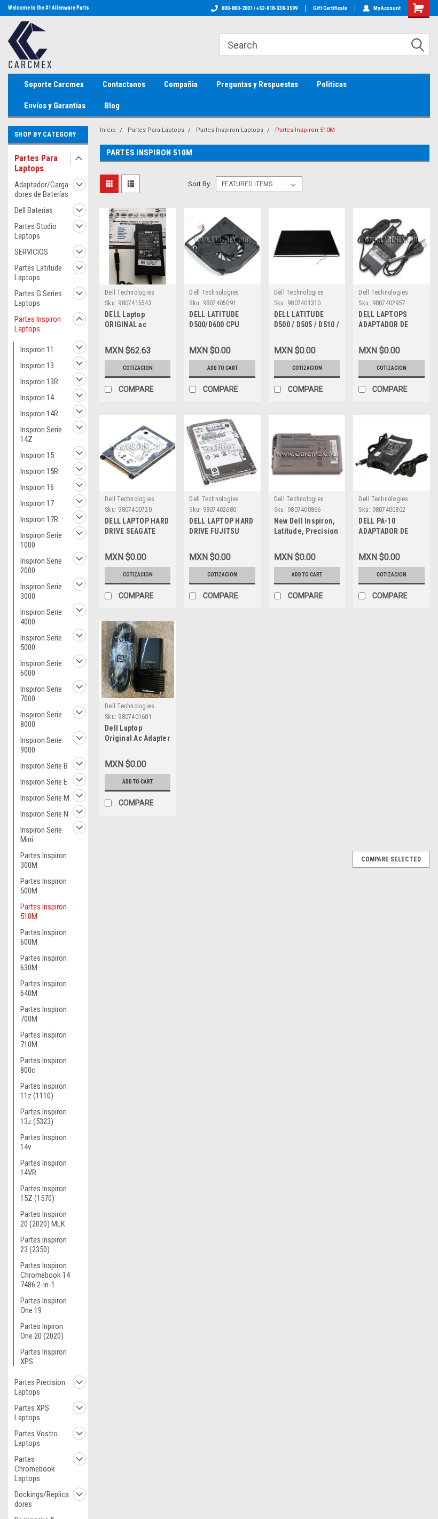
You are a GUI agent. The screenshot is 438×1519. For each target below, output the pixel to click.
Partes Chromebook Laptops (34, 1468)
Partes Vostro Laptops (36, 1438)
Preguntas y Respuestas (257, 84)
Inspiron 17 (37, 503)
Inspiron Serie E (43, 782)
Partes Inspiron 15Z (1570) (43, 1193)
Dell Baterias (33, 210)
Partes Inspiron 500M (43, 886)
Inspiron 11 (37, 349)
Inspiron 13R (39, 381)
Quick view (137, 276)
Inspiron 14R (39, 413)
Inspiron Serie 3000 (41, 591)
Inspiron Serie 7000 (41, 693)
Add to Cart (222, 368)
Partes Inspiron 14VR (43, 1167)
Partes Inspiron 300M (43, 860)
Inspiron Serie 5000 (41, 642)
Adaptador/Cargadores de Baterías (41, 189)
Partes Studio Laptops (35, 231)
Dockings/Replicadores (41, 1499)
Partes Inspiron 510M (43, 911)
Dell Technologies (129, 292)
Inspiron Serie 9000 (41, 745)
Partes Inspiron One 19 (43, 1305)
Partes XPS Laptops (31, 1412)
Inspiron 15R (39, 471)
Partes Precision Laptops (39, 1387)
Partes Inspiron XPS (43, 1356)
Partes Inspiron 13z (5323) (43, 1116)
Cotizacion (138, 368)
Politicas (332, 84)
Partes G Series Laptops (38, 298)
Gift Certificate (330, 8)
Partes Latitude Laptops (38, 272)
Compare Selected (391, 859)
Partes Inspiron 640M (43, 988)
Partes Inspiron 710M (43, 1039)
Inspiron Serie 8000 (41, 719)
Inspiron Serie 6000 (41, 668)
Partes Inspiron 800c (43, 1065)
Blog (112, 105)
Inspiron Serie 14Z (41, 434)
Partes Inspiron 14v (43, 1142)
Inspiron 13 (37, 365)
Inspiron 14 (37, 397)
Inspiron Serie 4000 (41, 617)
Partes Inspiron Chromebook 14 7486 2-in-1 (45, 1275)
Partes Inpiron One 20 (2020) (42, 1331)
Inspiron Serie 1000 (41, 540)
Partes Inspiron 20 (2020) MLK (43, 1219)
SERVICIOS (31, 252)
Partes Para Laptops (36, 163)
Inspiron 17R (39, 519)
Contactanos (124, 84)
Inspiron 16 (37, 487)
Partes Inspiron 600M (43, 937)
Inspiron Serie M (44, 798)
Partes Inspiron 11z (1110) (43, 1091)
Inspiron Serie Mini (41, 834)
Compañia (181, 84)
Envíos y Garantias (54, 105)
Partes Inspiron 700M (43, 1014)
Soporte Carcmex (54, 84)
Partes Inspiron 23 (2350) (43, 1244)
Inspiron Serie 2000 (41, 565)
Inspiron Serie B (44, 766)
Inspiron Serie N (44, 814)
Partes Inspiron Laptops (37, 324)
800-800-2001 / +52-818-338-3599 (260, 8)
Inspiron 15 (37, 455)
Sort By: (200, 184)
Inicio (108, 129)
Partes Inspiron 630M (43, 962)
